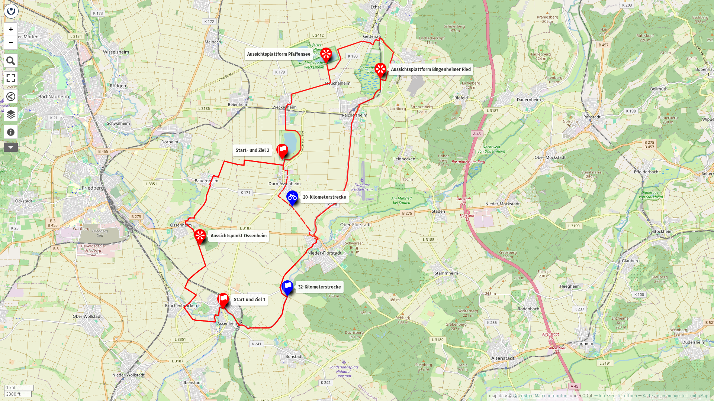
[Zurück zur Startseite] (11, 11)
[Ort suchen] (10, 60)
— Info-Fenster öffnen (615, 395)
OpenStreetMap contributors (541, 395)
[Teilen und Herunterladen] (10, 96)
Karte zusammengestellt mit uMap (675, 395)
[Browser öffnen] (10, 114)
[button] (292, 197)
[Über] (10, 131)
